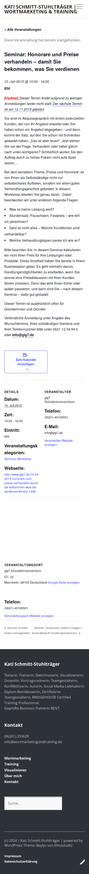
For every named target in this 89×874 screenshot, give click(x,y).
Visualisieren (15, 770)
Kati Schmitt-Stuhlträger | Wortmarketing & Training (40, 9)
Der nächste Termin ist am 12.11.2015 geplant (43, 106)
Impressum (12, 856)
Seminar (10, 459)
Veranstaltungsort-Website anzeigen (29, 616)
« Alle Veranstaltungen (22, 29)
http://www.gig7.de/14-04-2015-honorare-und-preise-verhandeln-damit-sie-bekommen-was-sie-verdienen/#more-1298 (21, 482)
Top (80, 861)
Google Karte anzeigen (63, 582)
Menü (79, 6)
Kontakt (11, 781)
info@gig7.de (23, 334)
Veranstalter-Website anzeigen (58, 442)
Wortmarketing (17, 758)
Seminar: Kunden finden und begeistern (17, 630)
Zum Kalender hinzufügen (26, 361)
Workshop (24, 459)
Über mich (13, 776)
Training (11, 764)
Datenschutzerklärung (20, 861)
